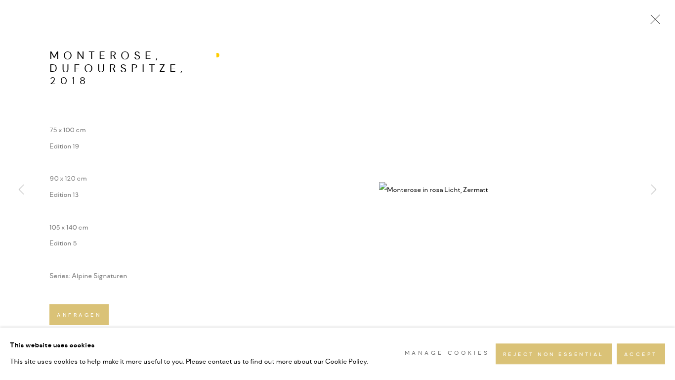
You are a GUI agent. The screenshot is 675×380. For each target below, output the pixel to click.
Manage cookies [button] (447, 353)
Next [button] (654, 190)
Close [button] (652, 22)
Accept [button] (641, 354)
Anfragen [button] (79, 315)
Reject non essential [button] (553, 354)
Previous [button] (21, 190)
